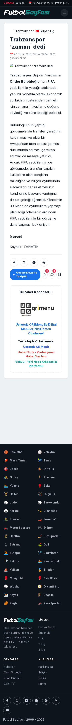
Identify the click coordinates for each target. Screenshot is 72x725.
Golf (43, 544)
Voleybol (47, 452)
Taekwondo (49, 502)
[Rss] (56, 701)
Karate (11, 511)
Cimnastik (47, 511)
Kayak (11, 595)
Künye (42, 683)
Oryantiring (48, 586)
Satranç (12, 544)
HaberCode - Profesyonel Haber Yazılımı (36, 354)
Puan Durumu (12, 678)
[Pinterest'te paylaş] (44, 262)
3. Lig (41, 649)
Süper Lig (47, 31)
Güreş (11, 477)
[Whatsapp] (36, 701)
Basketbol (13, 452)
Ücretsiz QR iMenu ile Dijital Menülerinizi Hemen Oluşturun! (36, 329)
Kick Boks (47, 578)
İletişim (42, 672)
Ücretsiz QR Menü (36, 346)
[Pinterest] (46, 701)
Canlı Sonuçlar (13, 672)
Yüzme (11, 486)
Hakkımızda (45, 666)
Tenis (44, 460)
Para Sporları (49, 603)
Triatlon (46, 570)
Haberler (9, 666)
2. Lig (41, 644)
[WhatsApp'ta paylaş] (34, 262)
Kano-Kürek (49, 561)
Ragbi (11, 603)
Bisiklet (12, 519)
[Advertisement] (36, 407)
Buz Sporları (49, 536)
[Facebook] (7, 701)
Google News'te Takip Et (26, 274)
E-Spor (45, 528)
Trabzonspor (24, 31)
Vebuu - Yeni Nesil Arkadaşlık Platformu (36, 364)
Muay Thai (14, 578)
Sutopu (12, 553)
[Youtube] (7, 710)
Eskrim (11, 561)
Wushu (12, 586)
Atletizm (46, 477)
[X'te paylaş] (24, 262)
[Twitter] (17, 701)
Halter (11, 494)
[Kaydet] (59, 274)
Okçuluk (46, 494)
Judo (10, 502)
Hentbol (12, 536)
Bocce (11, 469)
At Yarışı (46, 469)
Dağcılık (46, 595)
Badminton (48, 553)
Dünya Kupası (47, 627)
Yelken (11, 570)
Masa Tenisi (15, 460)
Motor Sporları (17, 528)
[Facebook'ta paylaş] (14, 262)
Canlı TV (9, 683)
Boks (44, 486)
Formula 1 (47, 519)
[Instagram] (27, 701)
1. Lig (41, 638)
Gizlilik (42, 678)
